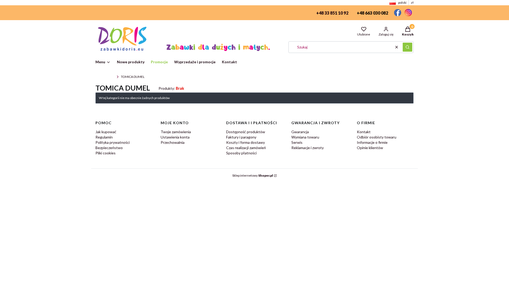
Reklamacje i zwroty (307, 147)
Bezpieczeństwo (109, 147)
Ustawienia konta (175, 137)
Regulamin (104, 137)
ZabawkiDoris (105, 77)
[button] (407, 47)
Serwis (296, 142)
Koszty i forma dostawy (245, 142)
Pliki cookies (105, 153)
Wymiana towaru (305, 137)
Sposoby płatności (241, 153)
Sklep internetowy (252, 175)
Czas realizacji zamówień (246, 147)
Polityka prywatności (112, 142)
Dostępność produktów (245, 131)
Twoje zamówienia (176, 131)
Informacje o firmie (372, 142)
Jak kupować (105, 131)
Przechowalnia (173, 142)
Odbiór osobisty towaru (376, 137)
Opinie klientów (370, 147)
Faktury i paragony (241, 137)
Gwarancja (300, 131)
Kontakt (364, 131)
